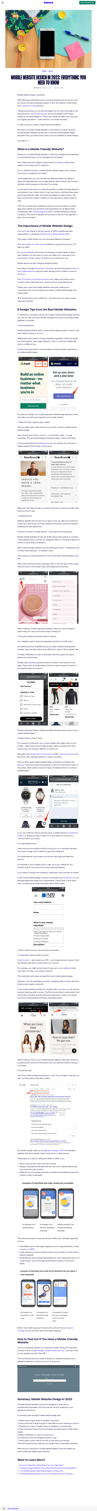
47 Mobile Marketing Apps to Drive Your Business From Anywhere (46, 1474)
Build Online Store (87, 2)
